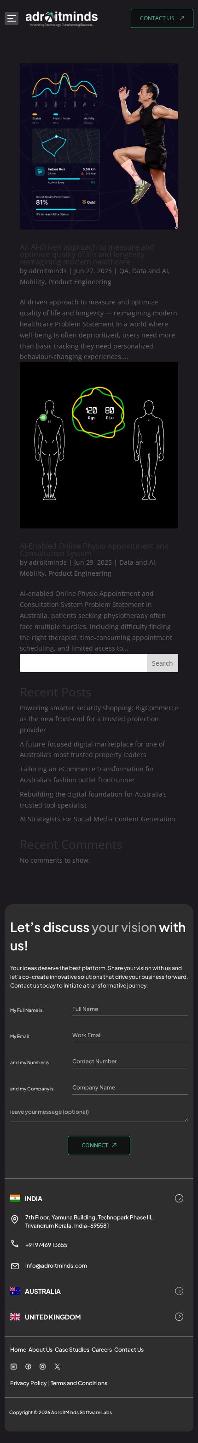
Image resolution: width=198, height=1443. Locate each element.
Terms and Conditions (79, 1383)
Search (162, 663)
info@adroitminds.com (56, 1265)
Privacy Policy (28, 1383)
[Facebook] (28, 1367)
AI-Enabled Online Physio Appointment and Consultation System (94, 549)
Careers (102, 1349)
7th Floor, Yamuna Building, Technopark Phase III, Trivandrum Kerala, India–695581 (89, 1221)
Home (18, 1349)
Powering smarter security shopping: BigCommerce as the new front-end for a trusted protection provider (99, 718)
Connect (95, 1146)
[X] (57, 1367)
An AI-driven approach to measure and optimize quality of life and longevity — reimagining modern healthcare (87, 254)
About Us (40, 1349)
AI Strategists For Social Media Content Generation (97, 818)
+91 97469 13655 (46, 1244)
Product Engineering (79, 281)
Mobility (32, 281)
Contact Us (129, 1349)
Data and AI (150, 270)
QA (123, 270)
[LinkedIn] (13, 1367)
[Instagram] (42, 1367)
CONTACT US (157, 18)
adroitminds (48, 270)
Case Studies (72, 1349)
